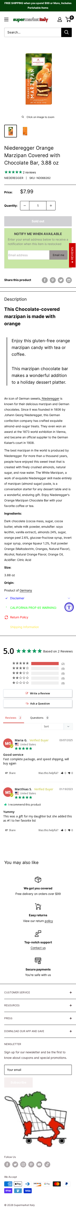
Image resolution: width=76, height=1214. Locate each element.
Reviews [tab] (10, 718)
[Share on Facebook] (45, 280)
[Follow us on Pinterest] (31, 1164)
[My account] (60, 19)
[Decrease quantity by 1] (24, 205)
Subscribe (18, 1082)
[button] (63, 773)
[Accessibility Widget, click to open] (69, 607)
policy (49, 921)
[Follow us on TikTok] (47, 1164)
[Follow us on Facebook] (7, 1164)
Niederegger (13, 178)
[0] (68, 19)
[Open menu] (6, 19)
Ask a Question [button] (40, 703)
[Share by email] (69, 280)
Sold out (38, 221)
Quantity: (11, 205)
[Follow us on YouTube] (39, 1164)
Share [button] (12, 773)
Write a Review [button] (40, 693)
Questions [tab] (36, 718)
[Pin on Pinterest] (53, 280)
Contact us (38, 948)
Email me (58, 255)
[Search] (66, 32)
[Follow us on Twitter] (15, 1164)
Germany (26, 590)
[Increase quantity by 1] (50, 205)
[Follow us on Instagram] (23, 1164)
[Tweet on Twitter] (61, 280)
